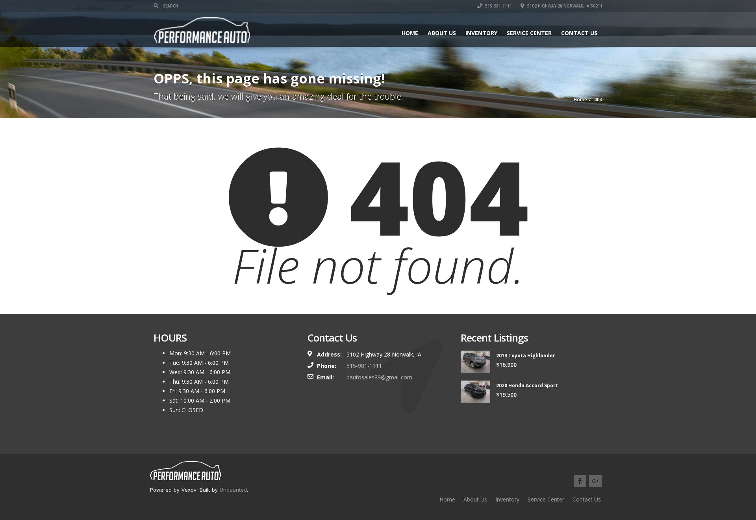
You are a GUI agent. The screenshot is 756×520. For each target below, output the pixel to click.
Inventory (481, 33)
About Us (442, 33)
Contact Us (579, 33)
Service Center (529, 33)
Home (410, 33)
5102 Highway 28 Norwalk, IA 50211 (564, 6)
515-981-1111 (498, 6)
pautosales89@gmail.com (379, 377)
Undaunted (233, 489)
